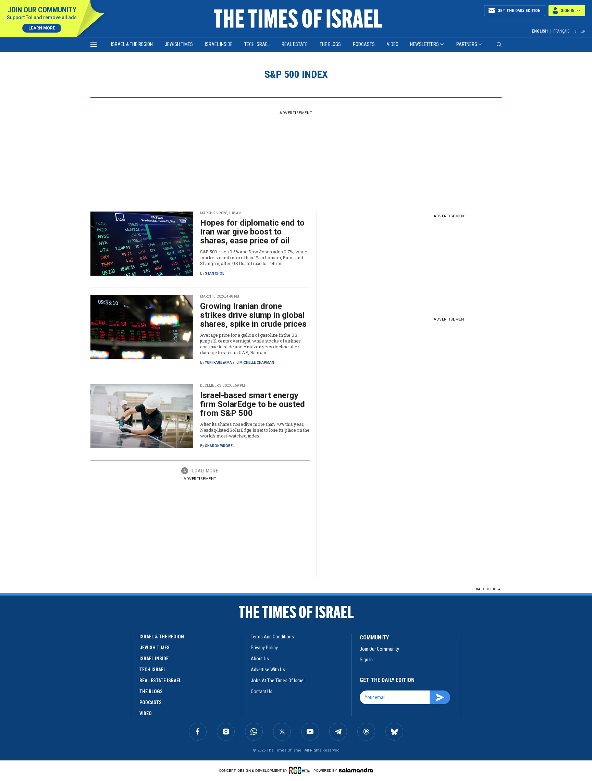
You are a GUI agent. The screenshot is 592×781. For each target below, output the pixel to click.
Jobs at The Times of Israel (278, 680)
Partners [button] (466, 44)
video (145, 713)
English (540, 31)
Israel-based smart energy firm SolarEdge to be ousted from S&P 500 (252, 404)
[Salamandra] (356, 770)
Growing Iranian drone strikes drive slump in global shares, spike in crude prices (253, 315)
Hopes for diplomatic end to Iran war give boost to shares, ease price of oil (252, 231)
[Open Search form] (499, 44)
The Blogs (330, 44)
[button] (566, 10)
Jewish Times (179, 44)
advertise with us (268, 669)
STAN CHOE (214, 273)
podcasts (150, 702)
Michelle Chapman (256, 362)
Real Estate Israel (160, 680)
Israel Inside (219, 44)
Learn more (41, 28)
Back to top (486, 589)
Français (561, 31)
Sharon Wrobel (219, 446)
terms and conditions (272, 636)
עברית (580, 31)
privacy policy (264, 647)
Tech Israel (257, 44)
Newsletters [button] (424, 44)
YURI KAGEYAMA (218, 362)
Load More (205, 470)
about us (260, 658)
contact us (261, 691)
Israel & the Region (132, 44)
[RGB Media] (300, 770)
